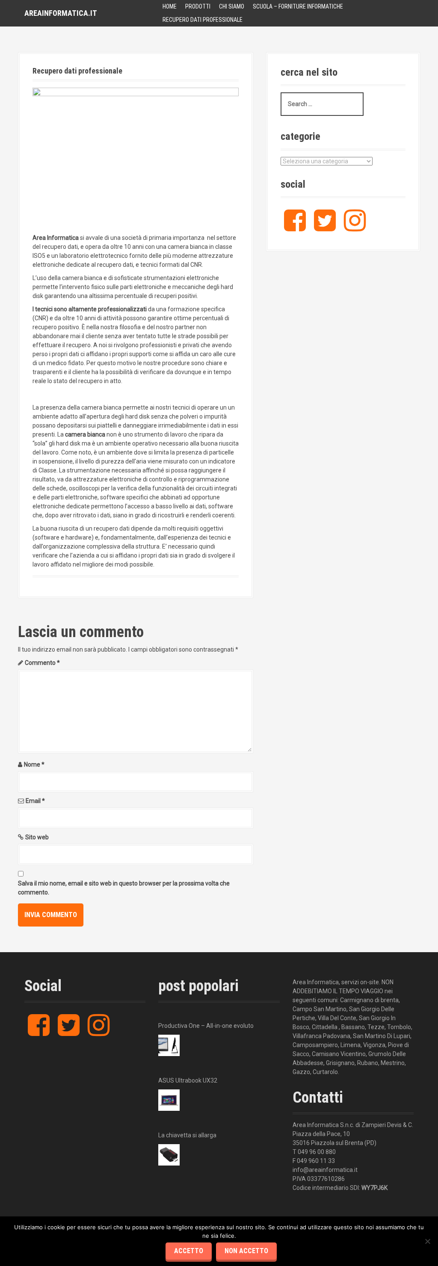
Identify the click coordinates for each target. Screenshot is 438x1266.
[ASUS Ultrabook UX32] (169, 1100)
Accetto (188, 1251)
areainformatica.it (60, 13)
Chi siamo (231, 6)
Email (35, 800)
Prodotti (197, 6)
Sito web (37, 837)
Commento (42, 662)
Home (170, 6)
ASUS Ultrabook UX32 (187, 1080)
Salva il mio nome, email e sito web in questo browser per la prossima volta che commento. (124, 888)
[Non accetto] (427, 1241)
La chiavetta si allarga (187, 1135)
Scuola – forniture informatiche (298, 6)
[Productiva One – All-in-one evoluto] (169, 1045)
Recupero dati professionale (203, 19)
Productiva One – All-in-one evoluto (206, 1025)
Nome (34, 764)
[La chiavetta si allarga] (169, 1155)
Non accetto (246, 1251)
